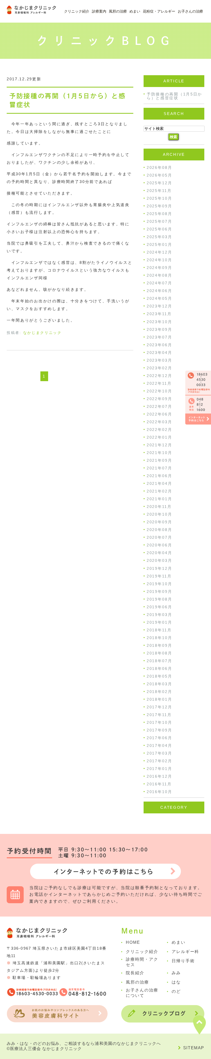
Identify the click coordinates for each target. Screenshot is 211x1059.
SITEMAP (193, 1048)
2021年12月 (159, 445)
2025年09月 (159, 206)
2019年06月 (159, 607)
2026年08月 (159, 167)
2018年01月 (159, 699)
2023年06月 (159, 345)
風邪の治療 (118, 11)
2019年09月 (159, 591)
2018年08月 (159, 653)
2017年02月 (159, 761)
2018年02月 (159, 691)
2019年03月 (159, 614)
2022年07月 (159, 406)
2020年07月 (159, 537)
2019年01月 (159, 622)
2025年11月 (159, 190)
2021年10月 (159, 452)
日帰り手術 (183, 961)
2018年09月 (159, 645)
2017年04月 (159, 745)
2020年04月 (159, 553)
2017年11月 (159, 715)
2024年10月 (159, 260)
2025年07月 (159, 221)
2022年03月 (159, 422)
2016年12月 (159, 776)
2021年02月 (159, 491)
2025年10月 (159, 198)
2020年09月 (159, 522)
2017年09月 (159, 730)
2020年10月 (159, 514)
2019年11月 (159, 576)
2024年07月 (159, 283)
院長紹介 (135, 973)
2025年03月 (159, 237)
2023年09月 (159, 329)
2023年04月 (159, 352)
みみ (176, 973)
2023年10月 (159, 322)
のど (176, 991)
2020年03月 (159, 561)
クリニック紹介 (142, 951)
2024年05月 (159, 298)
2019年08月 (159, 599)
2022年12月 (159, 375)
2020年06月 (159, 545)
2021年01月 (159, 499)
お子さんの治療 (190, 11)
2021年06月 (159, 476)
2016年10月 (159, 792)
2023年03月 (159, 360)
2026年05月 (159, 175)
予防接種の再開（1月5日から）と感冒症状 (174, 96)
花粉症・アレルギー (159, 11)
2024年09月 (159, 267)
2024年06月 (159, 290)
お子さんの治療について (142, 993)
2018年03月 (159, 684)
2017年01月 (159, 768)
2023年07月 (159, 337)
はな (176, 982)
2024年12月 (159, 252)
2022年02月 (159, 429)
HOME (133, 942)
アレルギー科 (185, 951)
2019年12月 (159, 568)
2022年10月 (159, 391)
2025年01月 (159, 244)
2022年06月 (159, 414)
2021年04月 (159, 483)
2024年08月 (159, 275)
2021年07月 (159, 468)
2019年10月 (159, 584)
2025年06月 (159, 229)
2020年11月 (159, 506)
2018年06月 (159, 668)
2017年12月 (159, 707)
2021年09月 (159, 460)
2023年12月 (159, 306)
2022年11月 (159, 383)
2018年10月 (159, 638)
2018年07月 (159, 661)
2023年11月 (159, 314)
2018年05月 (159, 676)
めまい (134, 11)
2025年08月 (159, 213)
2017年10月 (159, 722)
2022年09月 (159, 399)
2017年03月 (159, 753)
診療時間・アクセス (142, 962)
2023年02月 (159, 368)
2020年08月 (159, 529)
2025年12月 (159, 183)
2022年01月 (159, 437)
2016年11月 (159, 784)
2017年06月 (159, 738)
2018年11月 (159, 630)
